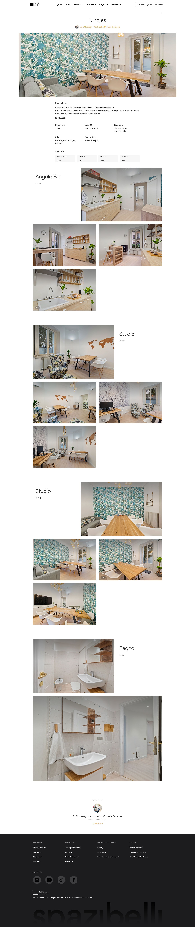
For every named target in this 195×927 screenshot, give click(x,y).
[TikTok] (61, 880)
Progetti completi (72, 857)
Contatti (36, 861)
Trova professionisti (74, 4)
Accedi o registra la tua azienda (150, 4)
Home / (36, 13)
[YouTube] (49, 880)
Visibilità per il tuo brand (139, 857)
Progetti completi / (49, 13)
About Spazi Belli (39, 847)
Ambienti (91, 4)
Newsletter (117, 4)
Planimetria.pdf (92, 140)
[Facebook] (73, 880)
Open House (38, 857)
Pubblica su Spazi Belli (138, 852)
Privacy (100, 847)
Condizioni (102, 852)
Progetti (58, 4)
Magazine (103, 4)
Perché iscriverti (136, 847)
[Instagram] (37, 880)
